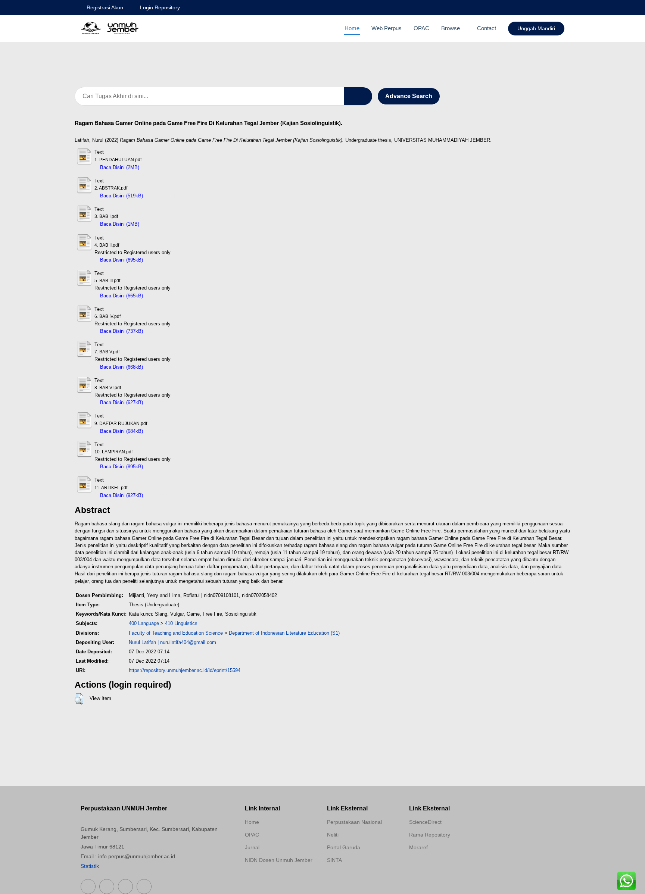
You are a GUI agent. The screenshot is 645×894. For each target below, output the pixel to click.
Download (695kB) (166, 260)
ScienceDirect (425, 822)
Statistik (90, 866)
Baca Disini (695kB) (121, 260)
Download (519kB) (166, 196)
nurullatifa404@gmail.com (188, 642)
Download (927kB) (166, 495)
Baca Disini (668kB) (121, 367)
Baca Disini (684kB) (121, 431)
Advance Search (408, 96)
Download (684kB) (166, 431)
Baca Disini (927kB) (121, 495)
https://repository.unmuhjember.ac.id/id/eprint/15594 (184, 670)
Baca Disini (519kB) (121, 196)
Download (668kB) (166, 367)
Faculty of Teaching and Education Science (176, 633)
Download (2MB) (160, 167)
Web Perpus (386, 28)
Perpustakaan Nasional (354, 822)
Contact (486, 28)
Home (352, 28)
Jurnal (252, 847)
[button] (79, 698)
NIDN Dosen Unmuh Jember (278, 860)
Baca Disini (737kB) (121, 331)
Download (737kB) (166, 331)
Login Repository (160, 7)
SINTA (334, 860)
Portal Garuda (343, 847)
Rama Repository (429, 834)
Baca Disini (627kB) (121, 402)
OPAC (421, 28)
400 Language (144, 623)
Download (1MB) (160, 224)
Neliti (333, 834)
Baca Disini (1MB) (119, 224)
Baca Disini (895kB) (121, 466)
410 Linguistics (181, 623)
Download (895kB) (166, 466)
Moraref (418, 847)
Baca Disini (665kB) (121, 295)
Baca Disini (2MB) (119, 167)
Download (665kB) (166, 295)
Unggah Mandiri (536, 28)
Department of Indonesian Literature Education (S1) (284, 633)
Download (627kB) (166, 402)
